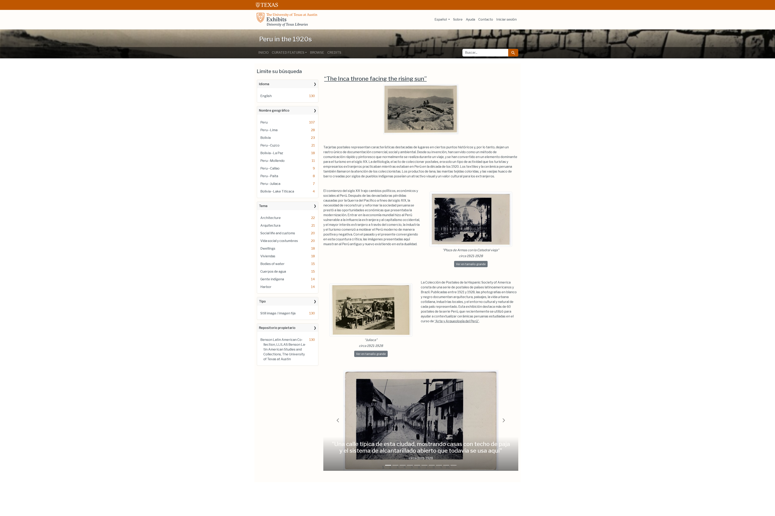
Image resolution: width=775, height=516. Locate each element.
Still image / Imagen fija (277, 313)
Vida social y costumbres (279, 241)
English (266, 96)
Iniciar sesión (506, 19)
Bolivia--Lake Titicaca (277, 191)
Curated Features (288, 52)
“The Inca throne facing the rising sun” (375, 78)
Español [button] (441, 19)
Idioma (264, 84)
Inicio (263, 52)
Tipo (262, 301)
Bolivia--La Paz (271, 153)
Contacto (485, 19)
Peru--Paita (269, 176)
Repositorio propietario (277, 328)
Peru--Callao (270, 168)
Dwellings (267, 248)
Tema (263, 206)
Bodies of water (272, 264)
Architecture (270, 218)
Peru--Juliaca (270, 184)
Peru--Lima (269, 130)
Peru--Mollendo (272, 161)
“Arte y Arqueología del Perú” (457, 321)
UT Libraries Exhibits (287, 20)
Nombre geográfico (274, 110)
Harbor (265, 287)
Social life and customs (277, 233)
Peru (264, 122)
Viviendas (267, 256)
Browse (317, 52)
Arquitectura (270, 225)
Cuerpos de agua (273, 271)
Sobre (458, 19)
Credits (334, 52)
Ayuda (470, 19)
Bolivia (265, 138)
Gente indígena (272, 279)
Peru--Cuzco (270, 145)
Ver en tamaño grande (472, 264)
